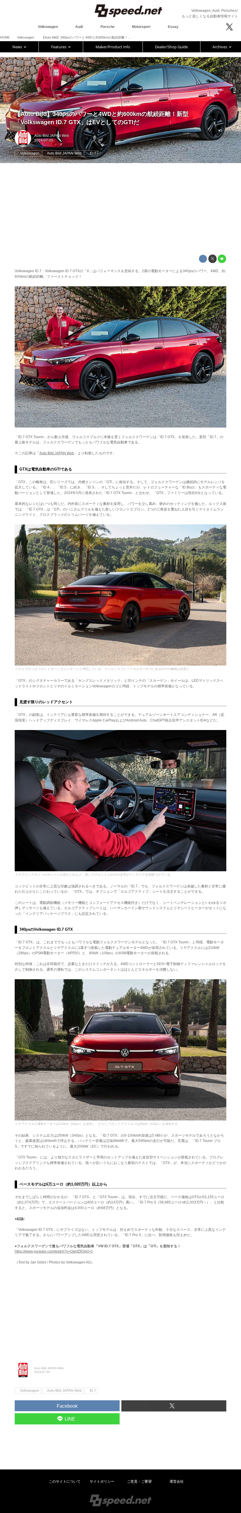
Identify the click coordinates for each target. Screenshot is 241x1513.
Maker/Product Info (113, 46)
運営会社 (177, 1481)
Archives (220, 46)
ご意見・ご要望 (139, 1481)
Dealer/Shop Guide (171, 46)
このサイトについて (65, 1481)
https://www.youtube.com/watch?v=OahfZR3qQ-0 (54, 1251)
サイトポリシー (102, 1481)
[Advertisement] (120, 209)
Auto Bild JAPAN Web (51, 136)
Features (59, 46)
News (17, 46)
